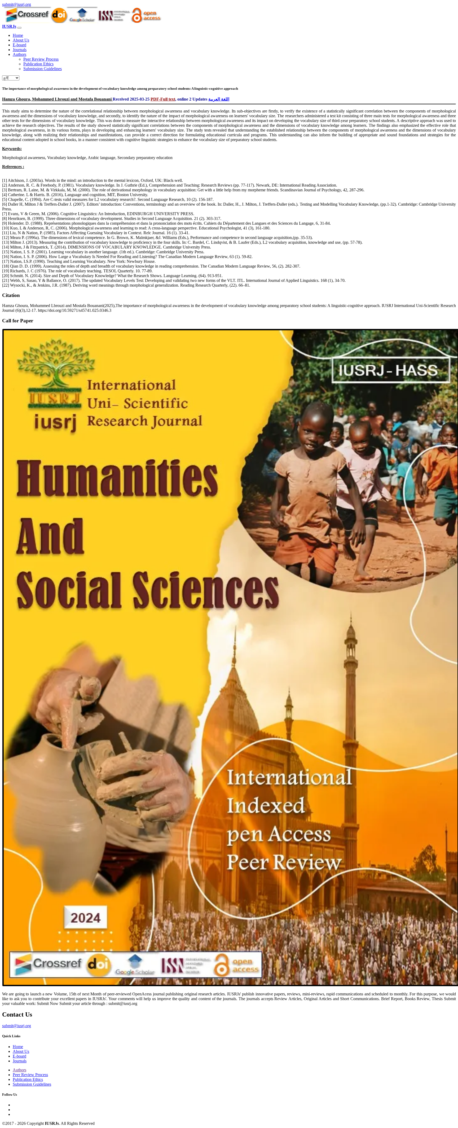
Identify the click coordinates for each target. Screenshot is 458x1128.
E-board (19, 45)
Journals (20, 49)
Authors (19, 1070)
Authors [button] (19, 54)
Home (18, 35)
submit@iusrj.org (16, 4)
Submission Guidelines (42, 68)
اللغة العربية (218, 99)
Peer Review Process (41, 59)
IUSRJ (9, 26)
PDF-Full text (163, 99)
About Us (21, 40)
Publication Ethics (38, 64)
